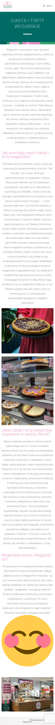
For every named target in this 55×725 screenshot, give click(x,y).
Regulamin (27, 721)
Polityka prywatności (38, 720)
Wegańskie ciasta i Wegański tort (26, 557)
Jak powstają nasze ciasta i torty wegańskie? (25, 154)
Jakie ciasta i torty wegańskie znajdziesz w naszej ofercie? (27, 432)
